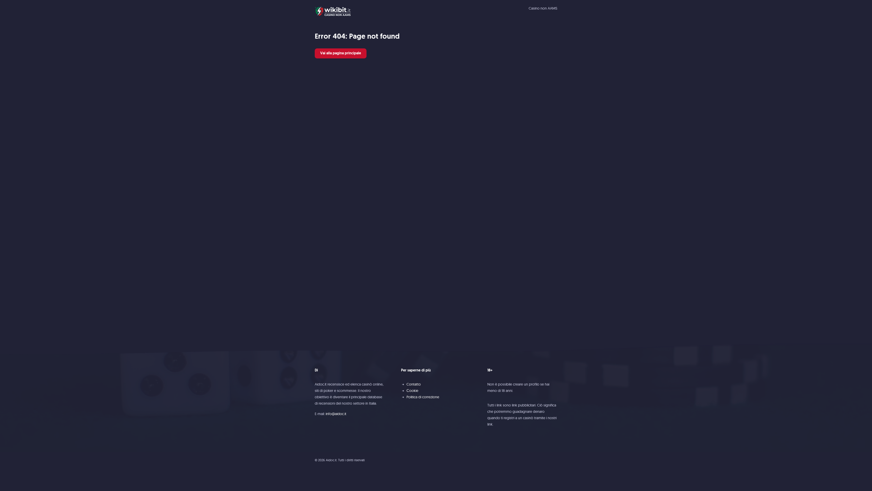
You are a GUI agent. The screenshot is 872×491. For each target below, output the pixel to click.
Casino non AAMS (543, 8)
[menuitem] (543, 8)
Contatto (413, 384)
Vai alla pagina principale (340, 53)
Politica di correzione (422, 397)
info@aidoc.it (336, 413)
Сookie (412, 390)
